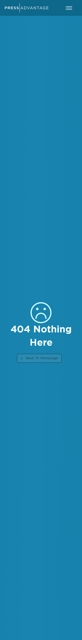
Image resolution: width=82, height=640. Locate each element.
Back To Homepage (42, 358)
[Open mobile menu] (69, 8)
